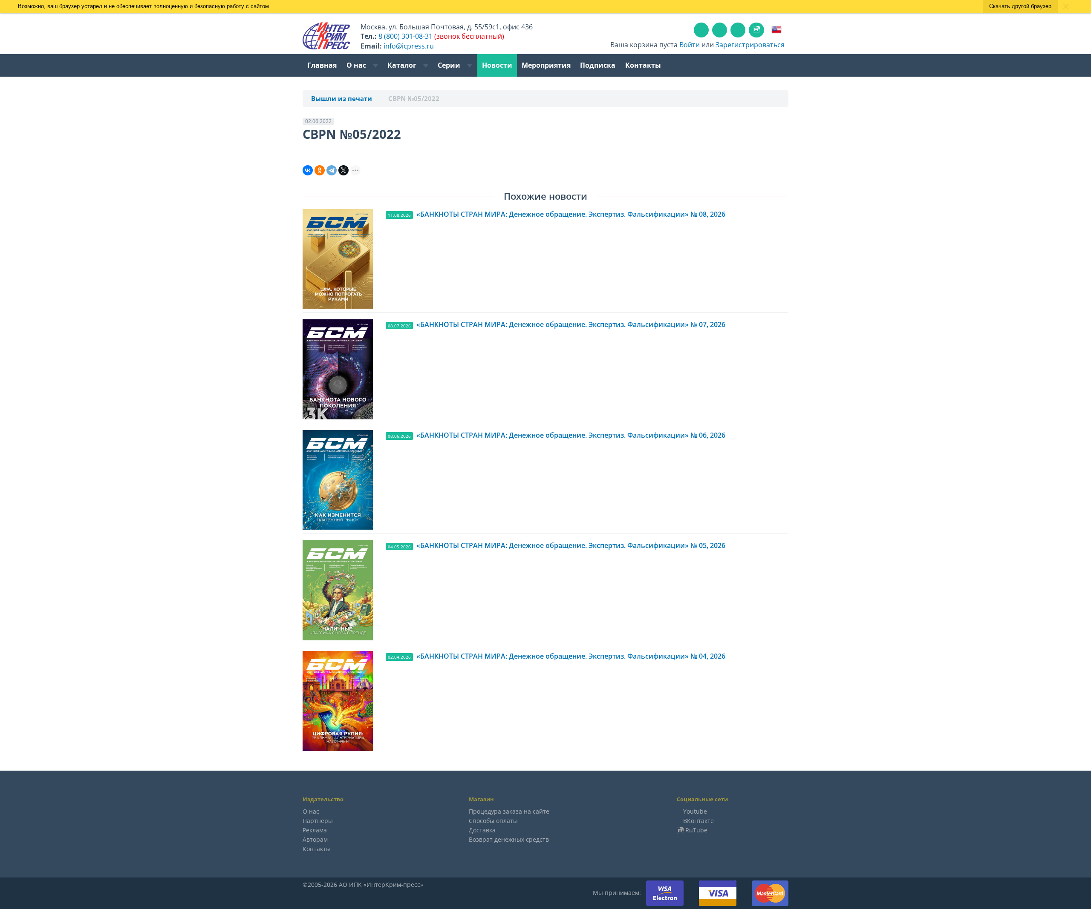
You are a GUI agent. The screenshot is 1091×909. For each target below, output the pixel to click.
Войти (689, 44)
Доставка (482, 830)
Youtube (695, 811)
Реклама (315, 830)
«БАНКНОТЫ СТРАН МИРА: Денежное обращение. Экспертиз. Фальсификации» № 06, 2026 (570, 435)
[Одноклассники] (320, 170)
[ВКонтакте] (308, 170)
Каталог (402, 65)
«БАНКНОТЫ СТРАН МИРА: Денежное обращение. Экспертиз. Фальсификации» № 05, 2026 (570, 545)
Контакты (643, 65)
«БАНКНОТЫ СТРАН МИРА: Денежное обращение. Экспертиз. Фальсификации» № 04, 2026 (570, 656)
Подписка (597, 65)
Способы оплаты (493, 821)
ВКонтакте (698, 821)
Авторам (315, 839)
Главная (322, 65)
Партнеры (318, 821)
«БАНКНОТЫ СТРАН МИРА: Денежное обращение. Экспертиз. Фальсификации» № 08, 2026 (570, 214)
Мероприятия (546, 65)
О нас (357, 65)
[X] (343, 170)
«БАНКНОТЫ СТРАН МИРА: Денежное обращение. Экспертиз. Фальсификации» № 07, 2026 (570, 324)
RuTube (696, 830)
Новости (497, 65)
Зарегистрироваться (750, 44)
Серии (450, 65)
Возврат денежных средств (509, 839)
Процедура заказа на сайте (509, 811)
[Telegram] (331, 170)
